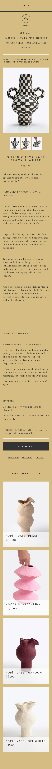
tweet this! (13, 457)
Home (6, 59)
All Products (26, 33)
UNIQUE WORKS (14, 42)
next (37, 101)
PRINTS (26, 47)
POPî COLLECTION (36, 42)
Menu (4, 6)
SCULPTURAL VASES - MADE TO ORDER (26, 37)
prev (14, 101)
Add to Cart (26, 446)
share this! (27, 457)
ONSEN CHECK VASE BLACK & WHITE (22, 62)
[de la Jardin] (26, 5)
